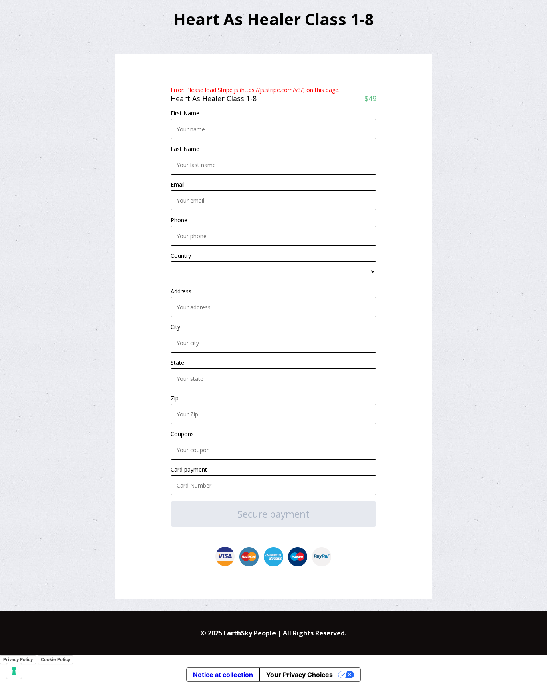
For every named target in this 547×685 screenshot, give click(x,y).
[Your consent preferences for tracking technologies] (14, 671)
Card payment (189, 469)
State (177, 362)
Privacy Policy (18, 659)
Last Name (185, 149)
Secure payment (273, 513)
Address (181, 291)
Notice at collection (223, 675)
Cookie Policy (55, 659)
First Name (185, 113)
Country (181, 255)
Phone (179, 220)
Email (178, 184)
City (175, 327)
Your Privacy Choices (299, 675)
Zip (175, 398)
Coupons (182, 434)
